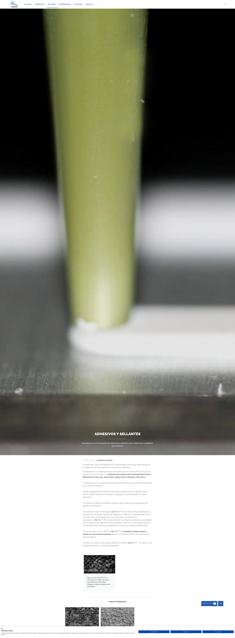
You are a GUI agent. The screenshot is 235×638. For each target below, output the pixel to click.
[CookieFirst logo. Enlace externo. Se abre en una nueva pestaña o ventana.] (2, 629)
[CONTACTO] (214, 603)
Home (85, 460)
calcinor (92, 460)
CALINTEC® (92, 570)
